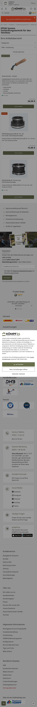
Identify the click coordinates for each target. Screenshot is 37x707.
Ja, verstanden (18, 364)
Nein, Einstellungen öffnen (18, 369)
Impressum (22, 374)
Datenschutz (15, 374)
